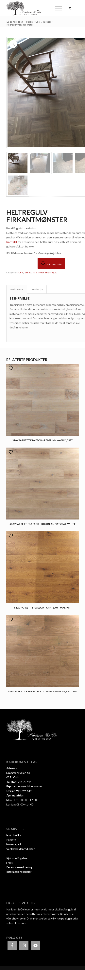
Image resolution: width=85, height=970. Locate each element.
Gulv (20, 272)
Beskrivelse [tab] (16, 289)
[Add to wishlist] (11, 368)
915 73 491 (25, 781)
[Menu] (56, 8)
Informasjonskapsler (18, 871)
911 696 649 (24, 791)
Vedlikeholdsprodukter (20, 848)
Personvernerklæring (19, 867)
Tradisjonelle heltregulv (44, 272)
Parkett (27, 272)
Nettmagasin (14, 844)
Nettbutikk (13, 835)
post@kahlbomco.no (29, 786)
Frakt (9, 862)
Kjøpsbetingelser (17, 858)
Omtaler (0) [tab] (37, 289)
